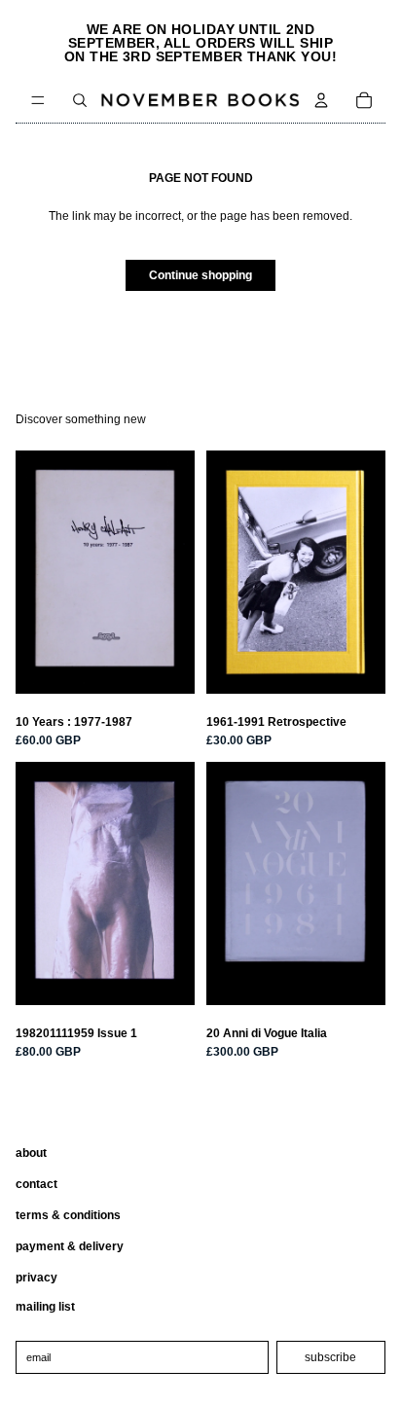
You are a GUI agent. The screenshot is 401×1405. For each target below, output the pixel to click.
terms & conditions (68, 1215)
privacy (36, 1277)
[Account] (321, 100)
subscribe (330, 1357)
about (31, 1153)
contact (36, 1184)
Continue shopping (200, 275)
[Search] (79, 100)
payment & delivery (70, 1246)
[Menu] (38, 100)
